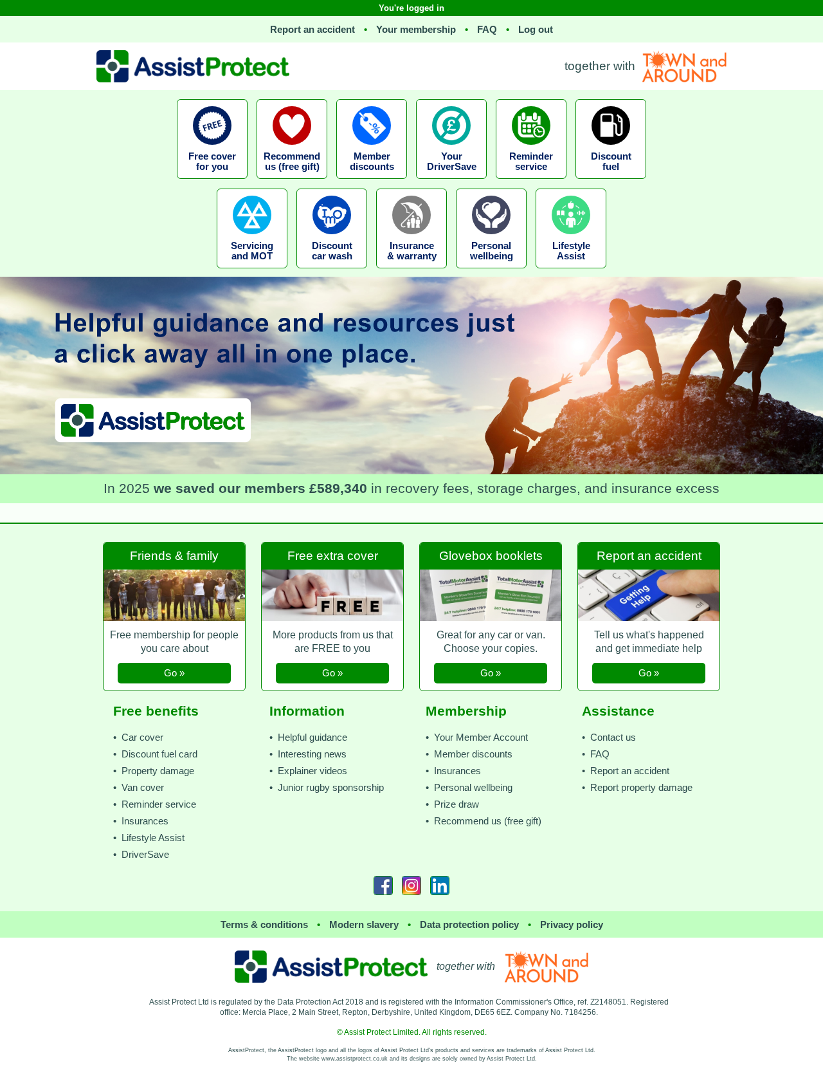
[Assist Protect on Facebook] (383, 885)
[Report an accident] (649, 539)
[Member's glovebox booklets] (492, 539)
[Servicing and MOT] (252, 272)
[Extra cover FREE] (334, 539)
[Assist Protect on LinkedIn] (440, 885)
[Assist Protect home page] (331, 967)
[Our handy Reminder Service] (531, 182)
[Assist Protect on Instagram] (411, 885)
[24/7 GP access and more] (491, 272)
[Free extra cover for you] (212, 182)
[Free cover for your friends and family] (291, 182)
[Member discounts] (371, 182)
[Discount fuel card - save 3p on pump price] (610, 182)
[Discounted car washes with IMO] (331, 272)
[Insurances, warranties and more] (411, 272)
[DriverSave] (451, 182)
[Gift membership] (175, 539)
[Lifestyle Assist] (571, 272)
